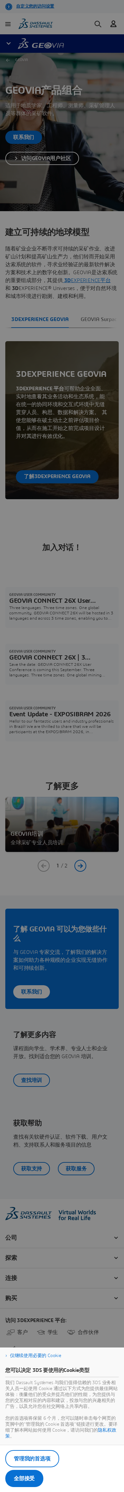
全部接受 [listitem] (24, 1478)
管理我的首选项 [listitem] (32, 1458)
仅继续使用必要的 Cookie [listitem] (35, 1355)
